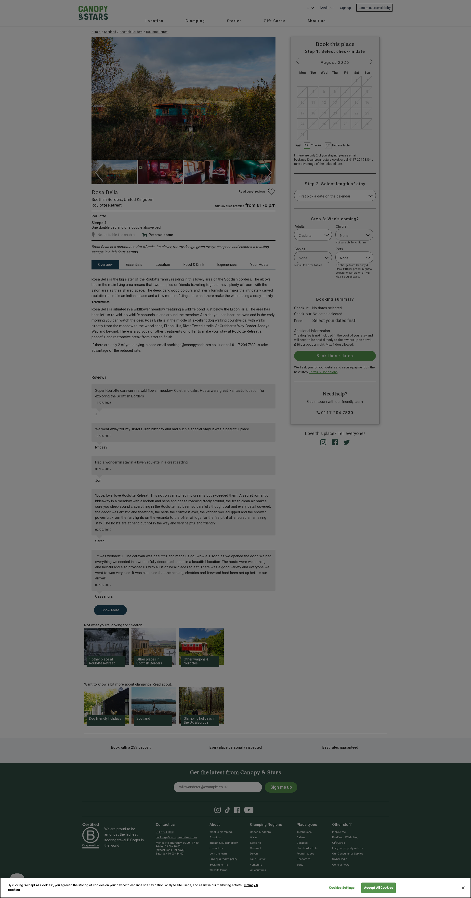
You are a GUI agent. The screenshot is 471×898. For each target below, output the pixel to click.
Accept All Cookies (378, 887)
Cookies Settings (341, 887)
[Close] (463, 888)
